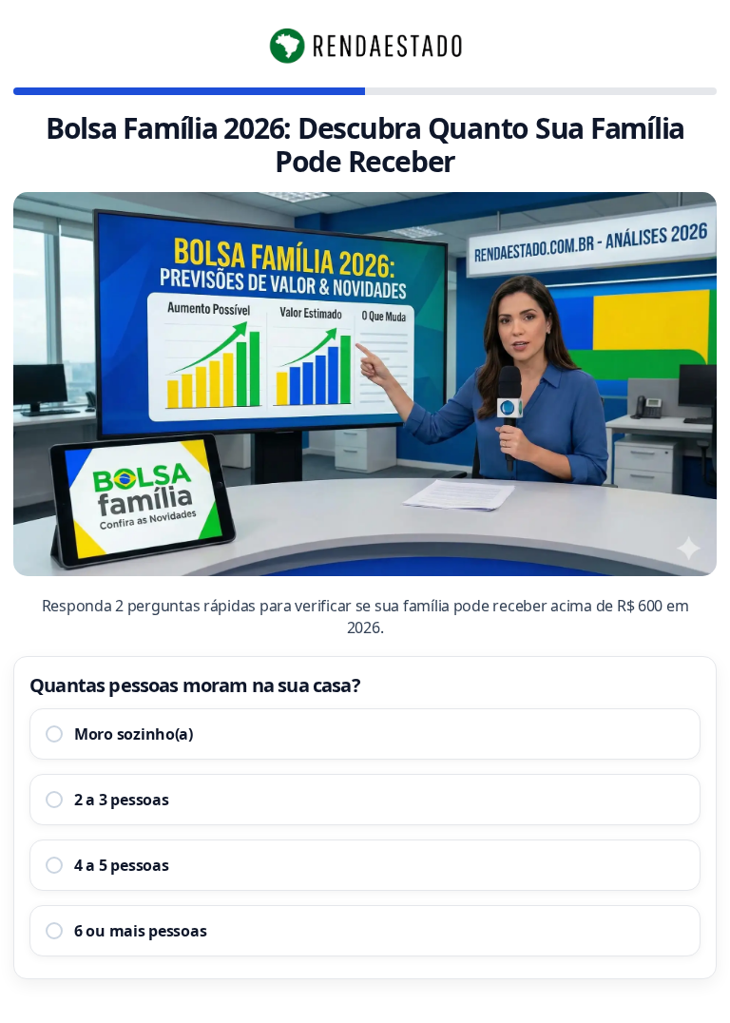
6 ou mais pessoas (140, 930)
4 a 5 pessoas (121, 865)
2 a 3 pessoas (121, 799)
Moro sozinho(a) (133, 734)
